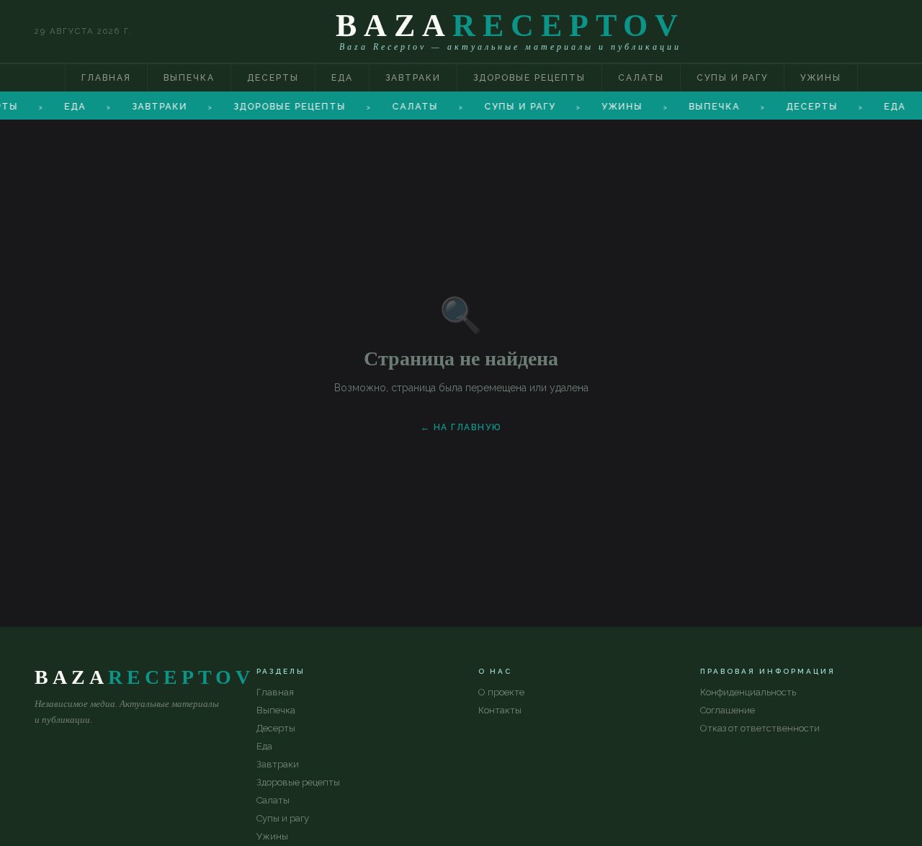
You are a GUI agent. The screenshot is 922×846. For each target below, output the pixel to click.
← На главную (461, 427)
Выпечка (189, 78)
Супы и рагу (732, 78)
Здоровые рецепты (529, 78)
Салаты (641, 78)
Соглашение (727, 710)
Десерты (273, 78)
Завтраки (413, 78)
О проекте (501, 692)
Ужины (820, 78)
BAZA (510, 25)
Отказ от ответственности (760, 728)
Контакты (500, 710)
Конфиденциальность (748, 692)
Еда (342, 78)
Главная (106, 78)
